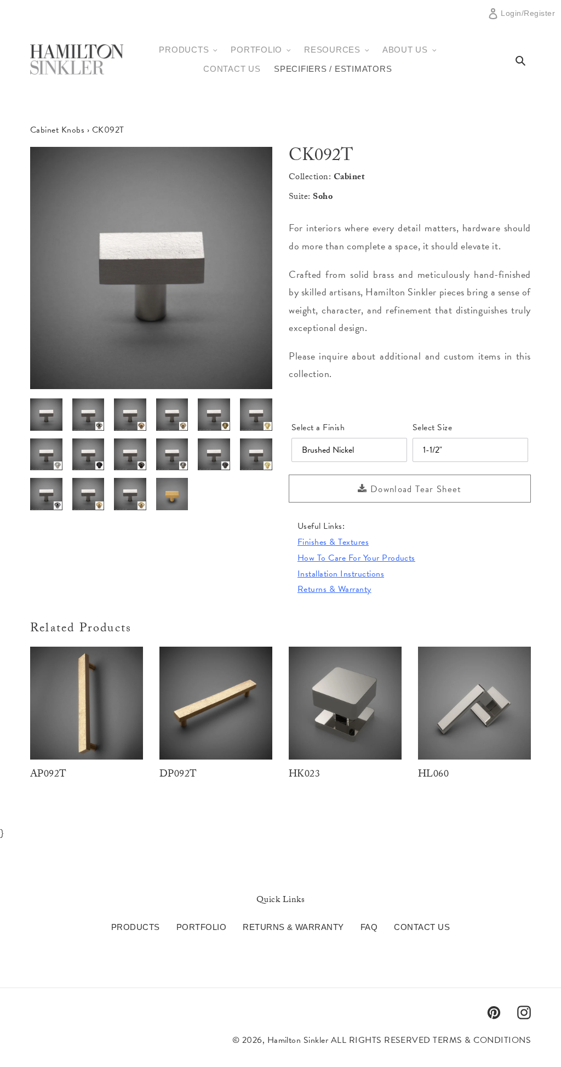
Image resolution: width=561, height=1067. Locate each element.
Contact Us (422, 927)
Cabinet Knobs (57, 129)
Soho (323, 197)
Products (135, 927)
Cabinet (349, 177)
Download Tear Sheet (415, 489)
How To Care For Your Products (356, 557)
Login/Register (527, 17)
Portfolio (201, 927)
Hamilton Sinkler (298, 1040)
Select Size (432, 427)
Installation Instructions (340, 573)
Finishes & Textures (333, 542)
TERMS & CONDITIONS (482, 1040)
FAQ (368, 927)
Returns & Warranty (334, 589)
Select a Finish (318, 427)
